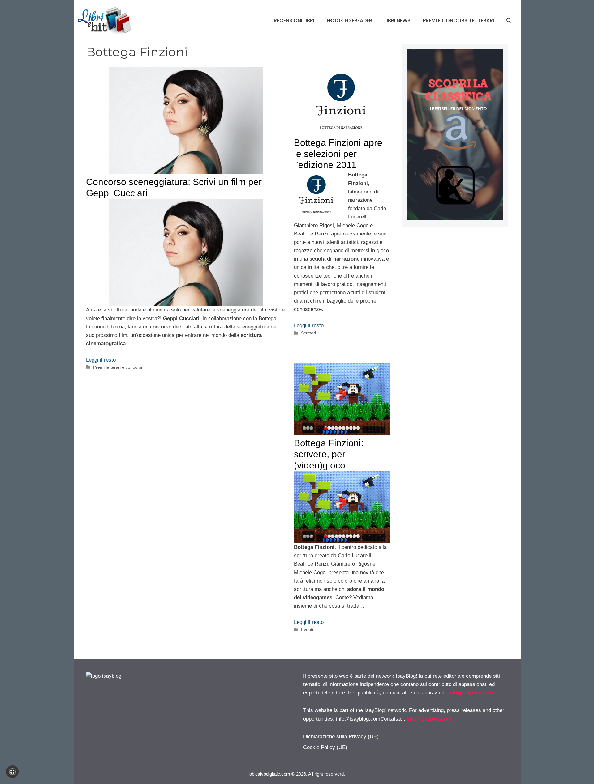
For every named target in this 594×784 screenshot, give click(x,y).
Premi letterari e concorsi (117, 367)
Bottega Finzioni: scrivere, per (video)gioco (329, 454)
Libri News (398, 20)
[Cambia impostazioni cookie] (12, 771)
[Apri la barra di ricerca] (509, 20)
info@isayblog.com (471, 693)
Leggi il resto (101, 360)
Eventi (307, 629)
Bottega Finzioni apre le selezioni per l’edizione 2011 (338, 154)
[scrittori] (455, 219)
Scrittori (308, 332)
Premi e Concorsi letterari (458, 20)
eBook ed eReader (349, 20)
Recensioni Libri (294, 20)
